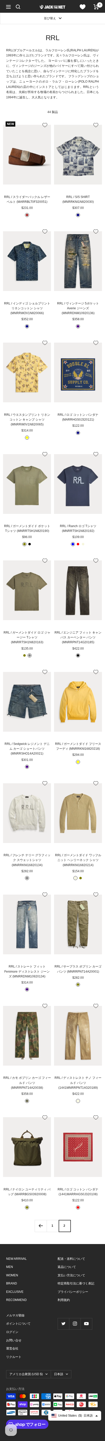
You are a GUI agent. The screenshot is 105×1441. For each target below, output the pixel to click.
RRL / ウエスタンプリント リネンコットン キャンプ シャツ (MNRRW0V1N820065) (27, 419)
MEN (9, 1267)
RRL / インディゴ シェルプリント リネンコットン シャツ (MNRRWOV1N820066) (27, 308)
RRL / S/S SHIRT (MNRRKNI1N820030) (78, 199)
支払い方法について (71, 1275)
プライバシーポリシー (73, 1292)
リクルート (13, 1357)
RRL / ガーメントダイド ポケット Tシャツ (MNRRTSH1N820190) (27, 528)
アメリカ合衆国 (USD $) (26, 1374)
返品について (67, 1267)
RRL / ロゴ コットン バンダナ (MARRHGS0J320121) (78, 417)
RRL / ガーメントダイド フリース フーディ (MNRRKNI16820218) (78, 746)
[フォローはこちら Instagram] (75, 1323)
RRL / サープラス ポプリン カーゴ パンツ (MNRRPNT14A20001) (78, 969)
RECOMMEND (16, 1300)
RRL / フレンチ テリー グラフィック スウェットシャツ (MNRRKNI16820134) (27, 860)
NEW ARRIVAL (16, 1259)
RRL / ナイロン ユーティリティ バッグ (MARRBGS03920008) (27, 1192)
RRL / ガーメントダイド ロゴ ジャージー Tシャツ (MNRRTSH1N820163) (27, 637)
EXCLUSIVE (14, 1292)
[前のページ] (41, 1226)
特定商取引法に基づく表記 (76, 1283)
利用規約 (64, 1300)
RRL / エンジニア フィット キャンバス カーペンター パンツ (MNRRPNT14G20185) (78, 637)
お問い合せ (13, 1340)
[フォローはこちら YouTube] (86, 1323)
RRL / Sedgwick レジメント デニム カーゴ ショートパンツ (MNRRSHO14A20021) (27, 748)
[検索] (18, 7)
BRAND (11, 1283)
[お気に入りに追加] (45, 125)
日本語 (58, 1374)
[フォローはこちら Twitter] (63, 1323)
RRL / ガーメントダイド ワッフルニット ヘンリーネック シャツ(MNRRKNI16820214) (78, 860)
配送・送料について (71, 1259)
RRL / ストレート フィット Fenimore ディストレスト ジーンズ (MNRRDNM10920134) (27, 971)
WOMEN (12, 1275)
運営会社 (12, 1348)
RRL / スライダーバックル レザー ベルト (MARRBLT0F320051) (27, 199)
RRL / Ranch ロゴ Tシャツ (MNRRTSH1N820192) (78, 528)
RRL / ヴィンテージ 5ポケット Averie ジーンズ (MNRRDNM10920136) (78, 308)
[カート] (96, 6)
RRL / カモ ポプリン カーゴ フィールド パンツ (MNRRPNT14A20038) (27, 1082)
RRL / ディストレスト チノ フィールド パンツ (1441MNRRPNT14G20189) (78, 1082)
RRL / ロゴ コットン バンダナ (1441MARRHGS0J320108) (78, 1192)
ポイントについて (18, 1323)
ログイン (12, 1332)
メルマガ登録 (15, 1315)
